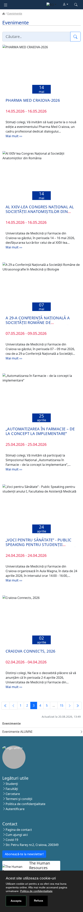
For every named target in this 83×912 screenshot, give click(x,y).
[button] (65, 4)
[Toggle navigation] (5, 4)
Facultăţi (12, 789)
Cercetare (13, 794)
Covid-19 (12, 840)
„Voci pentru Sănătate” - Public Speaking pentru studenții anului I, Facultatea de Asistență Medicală (41, 546)
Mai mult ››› (14, 136)
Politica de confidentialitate (36, 891)
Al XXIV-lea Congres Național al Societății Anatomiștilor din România (40, 211)
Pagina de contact (19, 830)
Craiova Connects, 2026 (30, 651)
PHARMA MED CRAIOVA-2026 (33, 100)
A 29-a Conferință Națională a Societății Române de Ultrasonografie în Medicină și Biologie (40, 324)
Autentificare (15, 809)
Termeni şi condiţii (19, 799)
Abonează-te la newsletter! (24, 854)
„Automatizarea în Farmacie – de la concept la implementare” (40, 431)
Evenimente (14, 13)
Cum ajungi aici (17, 835)
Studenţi (12, 784)
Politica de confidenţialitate (25, 804)
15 (61, 705)
